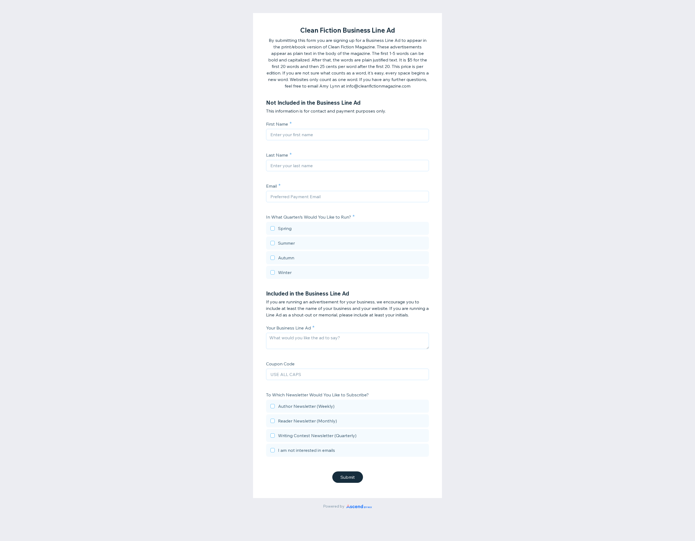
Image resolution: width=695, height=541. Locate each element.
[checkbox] (347, 229)
